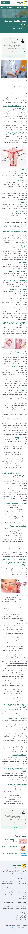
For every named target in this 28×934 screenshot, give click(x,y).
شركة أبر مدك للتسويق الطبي (8, 927)
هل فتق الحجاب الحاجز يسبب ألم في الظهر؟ (11, 840)
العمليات (24, 7)
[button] (2, 7)
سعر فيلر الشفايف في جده (10, 853)
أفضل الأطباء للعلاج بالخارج (12, 7)
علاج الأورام (18, 27)
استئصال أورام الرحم (8, 27)
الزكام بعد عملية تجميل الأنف (10, 846)
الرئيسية (24, 27)
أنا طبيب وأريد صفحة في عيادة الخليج (14, 925)
